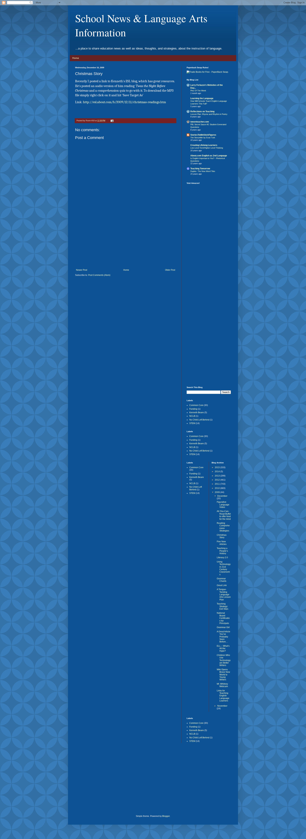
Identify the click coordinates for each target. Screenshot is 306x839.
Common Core (196, 405)
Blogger (166, 816)
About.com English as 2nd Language (208, 155)
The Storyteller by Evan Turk (202, 137)
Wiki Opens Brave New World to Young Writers (223, 674)
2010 (217, 488)
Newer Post (81, 270)
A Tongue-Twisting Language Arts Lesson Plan (224, 594)
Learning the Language (201, 98)
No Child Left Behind (199, 420)
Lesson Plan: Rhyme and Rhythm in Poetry (208, 114)
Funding (193, 409)
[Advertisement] (125, 242)
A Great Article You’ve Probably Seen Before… (223, 636)
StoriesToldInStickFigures (203, 135)
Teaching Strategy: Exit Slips (222, 606)
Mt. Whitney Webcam (222, 685)
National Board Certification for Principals (223, 618)
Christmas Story (221, 536)
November (222, 706)
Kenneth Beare (196, 412)
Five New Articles (221, 542)
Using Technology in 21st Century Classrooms (224, 568)
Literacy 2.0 (222, 557)
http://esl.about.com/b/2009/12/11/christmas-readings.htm (124, 102)
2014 (217, 471)
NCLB (192, 416)
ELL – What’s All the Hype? (223, 648)
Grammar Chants (221, 579)
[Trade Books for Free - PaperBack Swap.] (208, 72)
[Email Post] (112, 120)
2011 (217, 484)
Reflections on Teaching (202, 111)
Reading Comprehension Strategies (223, 527)
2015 (217, 467)
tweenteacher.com (199, 122)
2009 (217, 492)
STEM (192, 423)
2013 (217, 476)
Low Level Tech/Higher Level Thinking (206, 148)
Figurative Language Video (223, 504)
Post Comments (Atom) (99, 275)
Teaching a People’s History (222, 551)
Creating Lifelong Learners (203, 145)
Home (75, 58)
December (222, 496)
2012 (217, 480)
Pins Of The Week (198, 91)
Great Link (222, 585)
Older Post (170, 270)
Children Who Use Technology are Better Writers (224, 660)
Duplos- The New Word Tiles (202, 171)
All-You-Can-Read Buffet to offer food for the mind (224, 515)
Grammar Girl (223, 627)
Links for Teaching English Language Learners (223, 695)
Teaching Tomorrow (200, 168)
